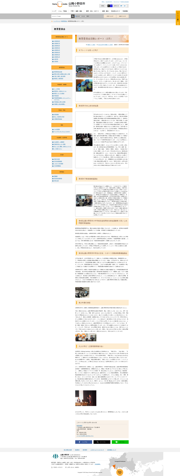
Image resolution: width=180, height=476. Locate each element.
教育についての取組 (59, 93)
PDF (88, 16)
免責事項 (77, 449)
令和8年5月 (57, 48)
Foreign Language (124, 1)
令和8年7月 (57, 43)
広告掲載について (111, 449)
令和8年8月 (57, 41)
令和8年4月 (57, 50)
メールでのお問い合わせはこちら (85, 435)
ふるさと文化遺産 (58, 163)
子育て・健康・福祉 (76, 11)
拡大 (125, 5)
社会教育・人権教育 (59, 142)
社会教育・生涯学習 (62, 137)
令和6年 (56, 61)
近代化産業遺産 (58, 161)
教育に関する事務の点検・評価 (62, 74)
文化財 (62, 154)
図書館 (56, 176)
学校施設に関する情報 (59, 102)
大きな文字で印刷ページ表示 (105, 44)
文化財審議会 (57, 165)
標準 (121, 5)
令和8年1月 (57, 57)
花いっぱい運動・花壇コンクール (62, 146)
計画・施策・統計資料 (59, 76)
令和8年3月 (57, 52)
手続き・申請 (61, 110)
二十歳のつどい (58, 148)
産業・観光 (105, 11)
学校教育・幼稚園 (61, 84)
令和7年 (56, 59)
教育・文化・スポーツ (92, 11)
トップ (54, 11)
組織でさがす (122, 16)
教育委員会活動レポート (62, 36)
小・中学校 (57, 89)
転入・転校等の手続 (59, 116)
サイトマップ (116, 1)
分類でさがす (110, 16)
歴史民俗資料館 (58, 178)
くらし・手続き (62, 11)
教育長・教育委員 (58, 78)
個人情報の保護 (68, 449)
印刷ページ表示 (91, 44)
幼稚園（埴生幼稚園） (59, 104)
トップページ (56, 21)
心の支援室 (57, 129)
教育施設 (62, 171)
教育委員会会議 (58, 71)
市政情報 (125, 11)
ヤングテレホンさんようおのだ (62, 131)
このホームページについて (97, 449)
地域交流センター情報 (59, 144)
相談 (62, 125)
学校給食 (56, 95)
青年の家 (56, 180)
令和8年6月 (57, 45)
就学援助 (56, 114)
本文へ (103, 1)
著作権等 (85, 449)
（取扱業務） (97, 464)
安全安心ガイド (115, 11)
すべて (78, 16)
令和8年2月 (57, 54)
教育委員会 (64, 21)
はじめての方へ (109, 1)
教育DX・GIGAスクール (60, 91)
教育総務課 (79, 425)
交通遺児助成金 (58, 119)
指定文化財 (57, 159)
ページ (83, 16)
